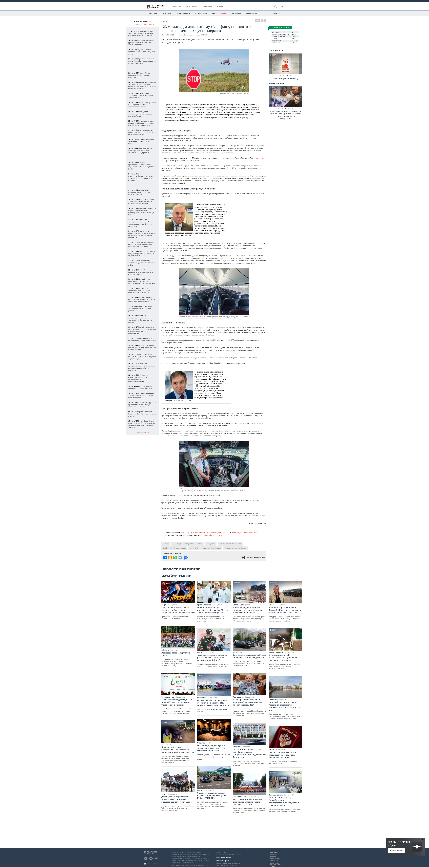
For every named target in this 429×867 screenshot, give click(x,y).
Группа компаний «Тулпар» (235, 548)
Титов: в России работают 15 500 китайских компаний (139, 75)
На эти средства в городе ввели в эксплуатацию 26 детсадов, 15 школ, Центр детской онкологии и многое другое (285, 710)
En (282, 6)
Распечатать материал (256, 557)
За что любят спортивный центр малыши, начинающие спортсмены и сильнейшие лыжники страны (249, 806)
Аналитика (153, 13)
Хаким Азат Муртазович (211, 548)
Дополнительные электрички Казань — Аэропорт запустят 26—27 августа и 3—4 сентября (140, 177)
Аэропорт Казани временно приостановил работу (140, 387)
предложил (260, 158)
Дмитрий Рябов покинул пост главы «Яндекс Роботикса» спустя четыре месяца (141, 281)
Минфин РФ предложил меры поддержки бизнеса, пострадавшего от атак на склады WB (142, 211)
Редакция (274, 852)
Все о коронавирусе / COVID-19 (195, 35)
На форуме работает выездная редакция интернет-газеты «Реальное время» (284, 804)
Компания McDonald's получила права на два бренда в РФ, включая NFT (141, 253)
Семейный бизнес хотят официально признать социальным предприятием (140, 150)
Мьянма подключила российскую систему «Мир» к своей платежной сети (142, 347)
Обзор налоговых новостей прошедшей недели (213, 706)
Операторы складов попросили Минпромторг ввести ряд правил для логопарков (141, 123)
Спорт (265, 13)
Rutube (209, 535)
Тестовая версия (222, 861)
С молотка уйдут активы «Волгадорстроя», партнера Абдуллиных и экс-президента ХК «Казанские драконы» (249, 614)
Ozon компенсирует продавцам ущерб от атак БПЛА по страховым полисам (141, 132)
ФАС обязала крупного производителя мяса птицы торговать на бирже (142, 404)
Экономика (166, 13)
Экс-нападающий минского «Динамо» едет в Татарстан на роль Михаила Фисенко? (213, 660)
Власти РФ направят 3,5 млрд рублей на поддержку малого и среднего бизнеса (141, 201)
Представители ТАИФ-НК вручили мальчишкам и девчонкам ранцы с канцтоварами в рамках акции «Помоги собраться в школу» (176, 659)
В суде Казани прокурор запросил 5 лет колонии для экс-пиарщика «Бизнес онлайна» (141, 367)
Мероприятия (251, 13)
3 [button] (287, 76)
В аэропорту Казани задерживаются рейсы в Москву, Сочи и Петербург (141, 395)
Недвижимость (201, 13)
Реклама (273, 854)
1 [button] (280, 76)
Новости (177, 7)
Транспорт (177, 544)
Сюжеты (220, 7)
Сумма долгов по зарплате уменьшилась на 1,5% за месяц (141, 52)
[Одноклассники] (263, 20)
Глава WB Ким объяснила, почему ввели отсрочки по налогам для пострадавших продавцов (142, 234)
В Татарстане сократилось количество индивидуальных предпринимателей (138, 378)
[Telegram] (180, 557)
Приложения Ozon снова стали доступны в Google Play (142, 339)
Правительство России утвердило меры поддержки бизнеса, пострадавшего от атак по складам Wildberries (142, 85)
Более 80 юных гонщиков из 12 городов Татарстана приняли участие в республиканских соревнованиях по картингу (212, 800)
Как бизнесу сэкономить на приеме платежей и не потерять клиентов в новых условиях (249, 757)
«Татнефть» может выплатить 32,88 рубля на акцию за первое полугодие (142, 356)
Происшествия (239, 697)
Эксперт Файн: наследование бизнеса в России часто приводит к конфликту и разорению (140, 223)
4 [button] (290, 76)
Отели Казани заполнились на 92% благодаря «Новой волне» (140, 95)
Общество (276, 13)
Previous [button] (270, 63)
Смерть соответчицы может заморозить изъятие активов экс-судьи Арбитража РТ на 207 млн (141, 33)
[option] (285, 63)
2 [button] (284, 76)
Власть (199, 544)
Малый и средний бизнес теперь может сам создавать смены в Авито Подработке (142, 299)
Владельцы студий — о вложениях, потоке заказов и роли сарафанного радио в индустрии (213, 752)
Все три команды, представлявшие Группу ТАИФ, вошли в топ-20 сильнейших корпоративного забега (178, 803)
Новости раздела (142, 432)
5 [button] (292, 108)
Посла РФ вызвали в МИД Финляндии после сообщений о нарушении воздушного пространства (142, 330)
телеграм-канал (190, 532)
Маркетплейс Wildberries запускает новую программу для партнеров (139, 290)
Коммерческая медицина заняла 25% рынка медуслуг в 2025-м (139, 192)
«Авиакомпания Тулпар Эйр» (230, 544)
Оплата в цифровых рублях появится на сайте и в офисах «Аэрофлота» (141, 42)
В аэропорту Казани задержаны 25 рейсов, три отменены (141, 141)
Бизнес (224, 13)
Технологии (236, 13)
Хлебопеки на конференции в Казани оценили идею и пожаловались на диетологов (213, 614)
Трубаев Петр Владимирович (174, 548)
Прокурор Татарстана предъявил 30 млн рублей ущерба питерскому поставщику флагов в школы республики (285, 614)
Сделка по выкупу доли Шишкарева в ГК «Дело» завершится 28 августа (142, 104)
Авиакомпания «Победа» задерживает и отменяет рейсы (141, 263)
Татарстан (211, 544)
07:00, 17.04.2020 (167, 35)
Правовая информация (275, 857)
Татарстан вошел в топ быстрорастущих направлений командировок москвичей (142, 244)
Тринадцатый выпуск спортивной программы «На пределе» (178, 613)
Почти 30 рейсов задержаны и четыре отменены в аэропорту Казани (141, 272)
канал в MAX (224, 532)
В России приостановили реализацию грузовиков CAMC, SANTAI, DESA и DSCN (141, 165)
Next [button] (300, 63)
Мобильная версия (223, 857)
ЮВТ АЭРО (194, 548)
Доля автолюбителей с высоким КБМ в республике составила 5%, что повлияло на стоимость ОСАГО (249, 660)
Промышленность (183, 13)
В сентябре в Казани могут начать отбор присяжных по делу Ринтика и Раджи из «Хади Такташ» (141, 424)
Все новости (149, 24)
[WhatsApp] (175, 557)
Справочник (206, 7)
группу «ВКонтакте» (208, 532)
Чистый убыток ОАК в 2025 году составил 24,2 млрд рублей (141, 308)
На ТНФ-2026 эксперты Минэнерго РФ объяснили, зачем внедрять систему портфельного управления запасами (176, 706)
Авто (214, 13)
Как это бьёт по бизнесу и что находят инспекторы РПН (283, 758)
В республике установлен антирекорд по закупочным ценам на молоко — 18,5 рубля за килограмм (284, 661)
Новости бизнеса (142, 21)
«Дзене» (218, 535)
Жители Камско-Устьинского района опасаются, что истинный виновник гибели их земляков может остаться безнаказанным (178, 755)
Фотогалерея (191, 7)
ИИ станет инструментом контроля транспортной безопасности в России (140, 319)
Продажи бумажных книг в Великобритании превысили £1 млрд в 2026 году (142, 61)
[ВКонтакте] (257, 20)
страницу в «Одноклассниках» (245, 532)
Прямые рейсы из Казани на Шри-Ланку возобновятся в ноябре (142, 414)
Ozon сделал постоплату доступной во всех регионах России (140, 114)
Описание (274, 861)
